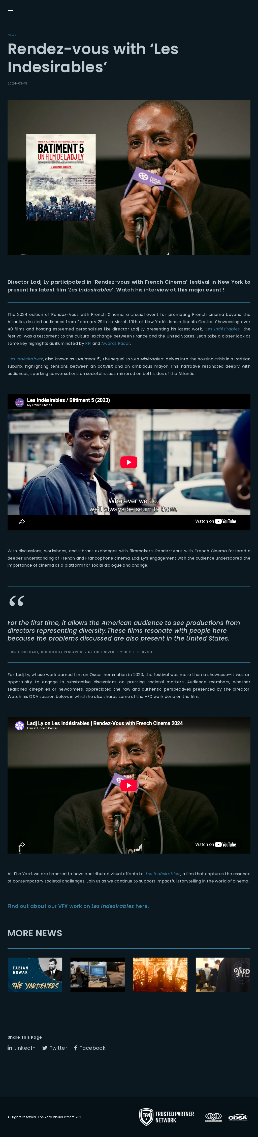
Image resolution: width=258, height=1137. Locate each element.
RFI (88, 343)
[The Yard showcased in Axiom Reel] (160, 974)
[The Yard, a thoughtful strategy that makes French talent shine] (222, 974)
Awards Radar (115, 343)
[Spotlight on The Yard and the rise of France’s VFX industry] (97, 974)
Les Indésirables (25, 359)
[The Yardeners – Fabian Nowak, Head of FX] (35, 974)
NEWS (12, 35)
